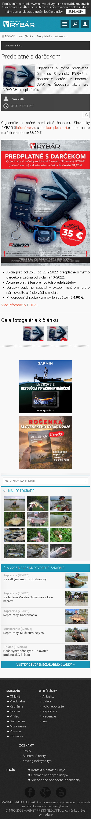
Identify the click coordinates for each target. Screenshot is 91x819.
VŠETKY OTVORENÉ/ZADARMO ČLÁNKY (45, 664)
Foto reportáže (53, 706)
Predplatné (18, 701)
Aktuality (48, 696)
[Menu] (65, 24)
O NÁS (10, 770)
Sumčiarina (18, 721)
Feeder (15, 711)
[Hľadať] (75, 24)
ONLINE (15, 696)
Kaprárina (16, 706)
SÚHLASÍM (75, 12)
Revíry (27, 751)
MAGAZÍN (13, 691)
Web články (26, 36)
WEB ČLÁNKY (48, 691)
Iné (45, 721)
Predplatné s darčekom (51, 36)
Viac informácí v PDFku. (19, 305)
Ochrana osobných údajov (49, 775)
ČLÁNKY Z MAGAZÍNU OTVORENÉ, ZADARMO (34, 568)
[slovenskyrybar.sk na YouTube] (61, 792)
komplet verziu (57, 127)
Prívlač (14, 716)
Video (47, 701)
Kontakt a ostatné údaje (48, 770)
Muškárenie (18, 726)
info (86, 114)
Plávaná (15, 731)
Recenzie (49, 716)
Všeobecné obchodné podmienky (55, 780)
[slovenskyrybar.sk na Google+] (45, 792)
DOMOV (10, 36)
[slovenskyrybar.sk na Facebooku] (29, 792)
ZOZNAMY (26, 745)
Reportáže (50, 711)
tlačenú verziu (25, 127)
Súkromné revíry (34, 756)
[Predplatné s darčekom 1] (45, 203)
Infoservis (17, 736)
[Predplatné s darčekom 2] (57, 334)
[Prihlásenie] (85, 24)
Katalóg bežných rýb (37, 761)
